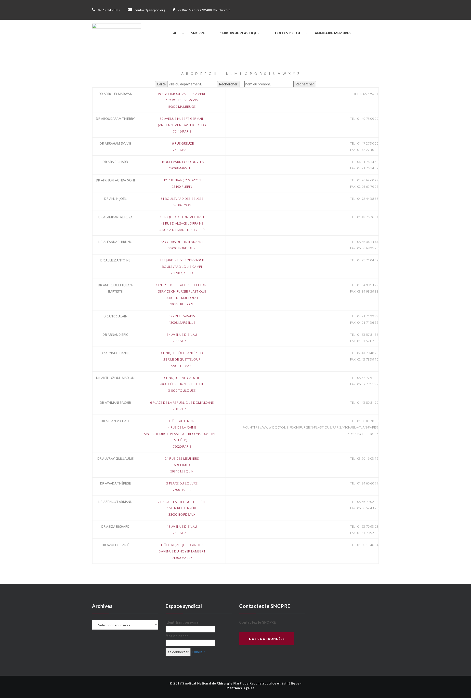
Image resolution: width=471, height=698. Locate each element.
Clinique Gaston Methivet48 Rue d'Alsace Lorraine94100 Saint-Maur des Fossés (181, 223)
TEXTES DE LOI (287, 33)
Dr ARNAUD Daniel (116, 353)
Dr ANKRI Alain (115, 316)
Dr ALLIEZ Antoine (115, 260)
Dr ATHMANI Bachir (115, 402)
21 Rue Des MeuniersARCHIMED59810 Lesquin (182, 464)
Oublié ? (198, 652)
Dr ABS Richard (115, 162)
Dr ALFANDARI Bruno (115, 242)
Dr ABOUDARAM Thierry (115, 118)
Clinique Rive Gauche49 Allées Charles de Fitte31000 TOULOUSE (182, 384)
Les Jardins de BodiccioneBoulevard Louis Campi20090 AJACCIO (182, 266)
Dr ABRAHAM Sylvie (115, 143)
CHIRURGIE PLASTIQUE (240, 33)
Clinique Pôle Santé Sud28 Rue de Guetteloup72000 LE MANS (182, 359)
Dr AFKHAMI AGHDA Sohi (115, 180)
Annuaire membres (333, 33)
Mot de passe (177, 636)
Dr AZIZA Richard (115, 526)
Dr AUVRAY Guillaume (115, 458)
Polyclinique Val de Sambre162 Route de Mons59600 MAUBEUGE (182, 100)
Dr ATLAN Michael (115, 421)
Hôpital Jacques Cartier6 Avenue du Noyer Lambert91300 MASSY (182, 551)
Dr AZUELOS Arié (115, 545)
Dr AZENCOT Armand (115, 501)
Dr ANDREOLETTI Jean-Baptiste (115, 288)
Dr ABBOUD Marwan (115, 94)
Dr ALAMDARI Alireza (115, 217)
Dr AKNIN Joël (115, 198)
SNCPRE (198, 33)
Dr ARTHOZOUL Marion (115, 378)
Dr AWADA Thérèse (115, 483)
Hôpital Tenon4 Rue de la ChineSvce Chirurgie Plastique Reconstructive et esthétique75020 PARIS (182, 434)
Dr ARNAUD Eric (115, 334)
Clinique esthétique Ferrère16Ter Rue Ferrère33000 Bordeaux (182, 508)
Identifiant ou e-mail (183, 622)
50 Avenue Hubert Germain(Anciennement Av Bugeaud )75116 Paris (182, 125)
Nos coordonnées (267, 639)
